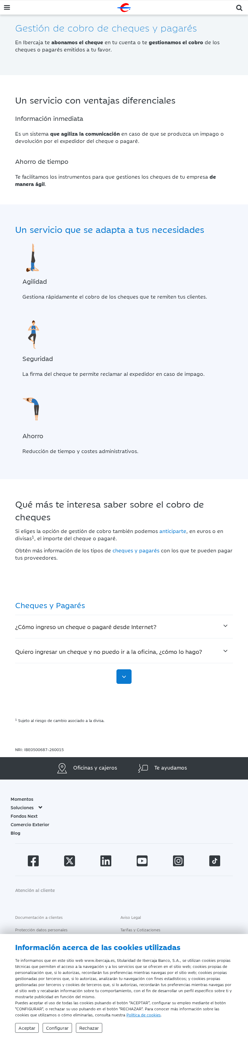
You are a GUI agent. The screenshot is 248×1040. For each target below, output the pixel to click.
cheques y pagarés (136, 550)
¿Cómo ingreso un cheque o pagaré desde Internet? (85, 626)
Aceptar (26, 1028)
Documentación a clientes (39, 917)
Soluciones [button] (22, 807)
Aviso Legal (130, 917)
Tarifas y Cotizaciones (140, 929)
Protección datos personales (41, 929)
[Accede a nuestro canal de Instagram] (178, 862)
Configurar (57, 1028)
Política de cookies (143, 1014)
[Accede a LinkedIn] (105, 862)
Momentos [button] (22, 799)
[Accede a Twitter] (69, 862)
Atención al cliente (35, 890)
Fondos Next (24, 816)
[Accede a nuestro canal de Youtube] (142, 862)
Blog (15, 833)
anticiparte (172, 531)
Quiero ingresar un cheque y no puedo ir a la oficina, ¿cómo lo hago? (108, 651)
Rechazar (89, 1028)
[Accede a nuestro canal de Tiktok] (214, 862)
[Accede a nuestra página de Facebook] (33, 862)
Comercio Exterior (30, 824)
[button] (239, 7)
